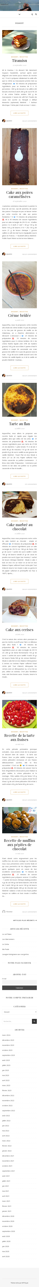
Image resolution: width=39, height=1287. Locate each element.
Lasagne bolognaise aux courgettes (15, 954)
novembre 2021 (8, 1161)
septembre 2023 (8, 1055)
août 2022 (6, 1115)
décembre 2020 (8, 1216)
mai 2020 (5, 1251)
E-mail (4, 979)
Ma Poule (5, 949)
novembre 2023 (8, 1045)
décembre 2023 (8, 1040)
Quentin (9, 121)
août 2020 (6, 1236)
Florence (9, 912)
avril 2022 (6, 1136)
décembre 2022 (8, 1095)
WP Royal (25, 1283)
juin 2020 (5, 1246)
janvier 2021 (6, 1211)
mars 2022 (6, 1141)
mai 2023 (5, 1075)
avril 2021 (6, 1196)
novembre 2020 (8, 1221)
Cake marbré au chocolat (19, 526)
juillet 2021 (6, 1181)
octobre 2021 (7, 1166)
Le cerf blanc (7, 934)
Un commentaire (31, 484)
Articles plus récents (24, 920)
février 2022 (6, 1146)
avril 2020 (6, 1256)
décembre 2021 (8, 1156)
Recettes (24, 57)
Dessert (14, 57)
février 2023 (6, 1090)
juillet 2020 (6, 1241)
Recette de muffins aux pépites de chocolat (19, 844)
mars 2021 (6, 1201)
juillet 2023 (6, 1065)
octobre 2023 (7, 1050)
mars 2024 (6, 1035)
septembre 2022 (8, 1110)
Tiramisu (19, 60)
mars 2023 (6, 1085)
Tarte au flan (19, 423)
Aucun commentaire (29, 121)
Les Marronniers (8, 939)
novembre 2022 (8, 1100)
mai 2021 (5, 1191)
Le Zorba (5, 944)
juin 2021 (5, 1186)
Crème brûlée (19, 315)
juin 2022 (5, 1126)
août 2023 (6, 1060)
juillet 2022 (6, 1120)
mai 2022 (5, 1131)
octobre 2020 (7, 1226)
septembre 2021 (8, 1171)
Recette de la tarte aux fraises (19, 737)
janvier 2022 (6, 1151)
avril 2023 (6, 1080)
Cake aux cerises (19, 629)
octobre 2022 (7, 1105)
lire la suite (19, 113)
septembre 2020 (8, 1231)
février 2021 (6, 1206)
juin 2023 (5, 1070)
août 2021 (6, 1176)
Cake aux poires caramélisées (19, 194)
